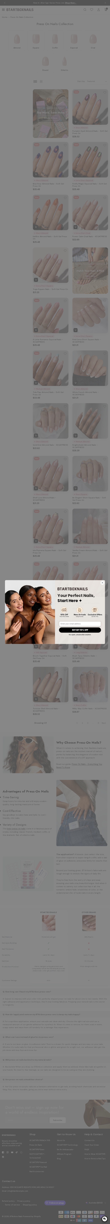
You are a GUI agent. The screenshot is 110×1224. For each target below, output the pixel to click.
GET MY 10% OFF (80, 630)
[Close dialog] (102, 582)
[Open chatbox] (104, 1219)
